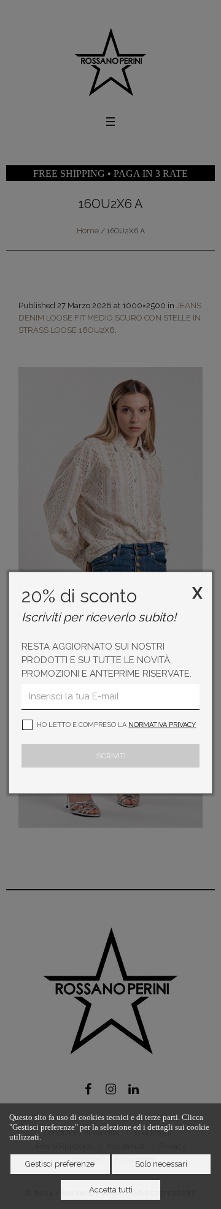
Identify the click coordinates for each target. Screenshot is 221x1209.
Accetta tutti (111, 1189)
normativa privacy (162, 725)
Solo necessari (161, 1163)
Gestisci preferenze (60, 1163)
